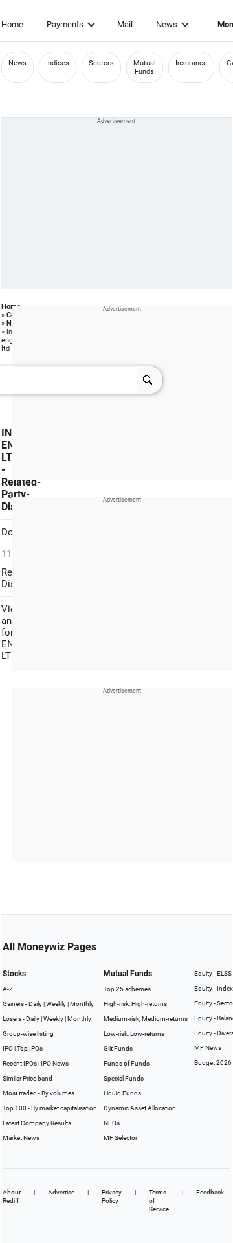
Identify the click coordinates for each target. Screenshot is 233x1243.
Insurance (191, 63)
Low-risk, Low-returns (134, 1033)
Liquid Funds (122, 1093)
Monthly (82, 1004)
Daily (35, 1004)
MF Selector (120, 1138)
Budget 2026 (213, 1062)
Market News (21, 1138)
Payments (65, 24)
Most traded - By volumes (38, 1093)
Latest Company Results (37, 1123)
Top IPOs (30, 1048)
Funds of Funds (127, 1063)
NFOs (112, 1123)
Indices (57, 63)
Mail (125, 24)
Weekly (56, 1004)
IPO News (55, 1063)
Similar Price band (27, 1078)
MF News (207, 1048)
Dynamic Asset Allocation (140, 1108)
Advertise (61, 1192)
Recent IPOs (20, 1063)
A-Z (8, 989)
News (166, 24)
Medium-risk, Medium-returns (146, 1018)
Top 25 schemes (127, 989)
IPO (8, 1048)
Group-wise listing (28, 1033)
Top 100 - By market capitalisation (50, 1108)
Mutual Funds (144, 67)
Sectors (101, 63)
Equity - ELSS (213, 973)
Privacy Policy (112, 1196)
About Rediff (12, 1196)
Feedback (210, 1192)
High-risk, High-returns (135, 1004)
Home (12, 24)
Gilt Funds (118, 1048)
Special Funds (124, 1078)
